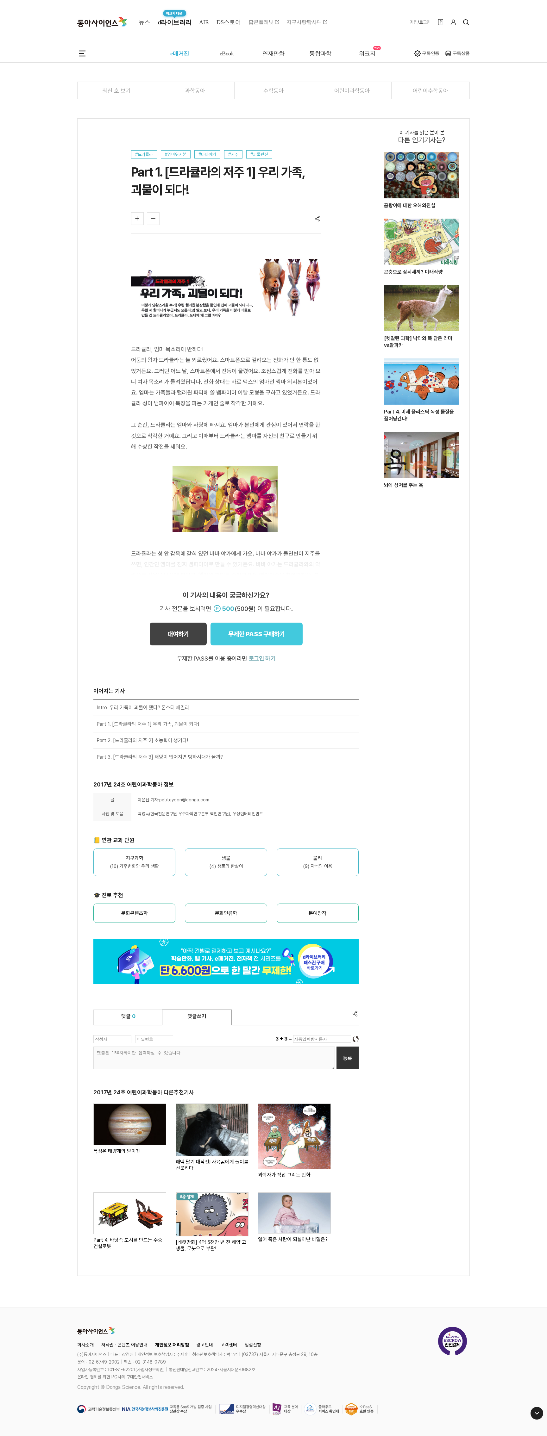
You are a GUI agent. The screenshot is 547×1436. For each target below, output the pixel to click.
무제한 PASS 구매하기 (256, 634)
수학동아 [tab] (273, 90)
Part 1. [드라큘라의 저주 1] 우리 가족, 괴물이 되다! (148, 724)
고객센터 (229, 1345)
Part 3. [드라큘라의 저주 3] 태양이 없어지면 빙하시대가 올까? (160, 757)
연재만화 (273, 53)
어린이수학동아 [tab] (430, 90)
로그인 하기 (262, 658)
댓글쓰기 (196, 1016)
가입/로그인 (420, 22)
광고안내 (205, 1345)
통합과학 (320, 53)
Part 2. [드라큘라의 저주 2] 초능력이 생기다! (142, 740)
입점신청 (253, 1345)
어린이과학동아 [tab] (352, 90)
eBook (227, 53)
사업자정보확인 (150, 1369)
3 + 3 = (284, 1039)
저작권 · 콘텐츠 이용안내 (124, 1345)
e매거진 (179, 53)
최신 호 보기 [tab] (116, 90)
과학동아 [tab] (195, 90)
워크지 (367, 53)
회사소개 (85, 1345)
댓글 (128, 1016)
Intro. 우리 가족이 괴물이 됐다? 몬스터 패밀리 (143, 708)
